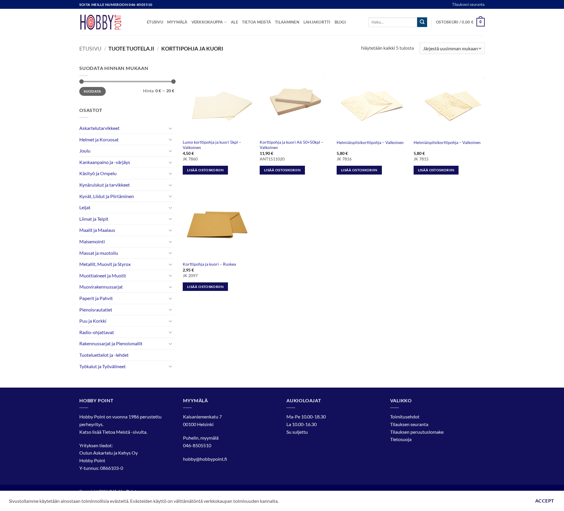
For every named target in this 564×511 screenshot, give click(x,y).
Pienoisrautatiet (95, 309)
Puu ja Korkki (92, 321)
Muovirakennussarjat (101, 286)
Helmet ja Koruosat (99, 139)
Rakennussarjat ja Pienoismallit (110, 343)
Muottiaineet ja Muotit (102, 275)
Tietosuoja (401, 439)
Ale (234, 22)
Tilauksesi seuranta (468, 4)
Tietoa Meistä (116, 432)
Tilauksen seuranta (409, 424)
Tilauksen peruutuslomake (417, 432)
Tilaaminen (287, 22)
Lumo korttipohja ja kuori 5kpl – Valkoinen (212, 145)
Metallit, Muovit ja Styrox (105, 264)
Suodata (92, 91)
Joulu (84, 150)
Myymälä (177, 22)
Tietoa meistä (256, 22)
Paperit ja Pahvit (96, 298)
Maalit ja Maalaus (97, 230)
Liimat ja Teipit (93, 219)
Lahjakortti (316, 22)
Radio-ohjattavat (96, 332)
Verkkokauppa (207, 22)
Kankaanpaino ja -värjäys (104, 162)
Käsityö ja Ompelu (98, 173)
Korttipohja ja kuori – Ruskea (209, 264)
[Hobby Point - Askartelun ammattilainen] (108, 22)
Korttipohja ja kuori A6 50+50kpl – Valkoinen (291, 145)
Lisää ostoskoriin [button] (205, 170)
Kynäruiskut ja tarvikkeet (104, 184)
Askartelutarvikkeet (99, 128)
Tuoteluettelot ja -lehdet (104, 355)
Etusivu (155, 22)
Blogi (340, 22)
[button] (460, 22)
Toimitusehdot (404, 416)
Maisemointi (92, 241)
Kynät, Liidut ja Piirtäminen (106, 196)
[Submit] (422, 22)
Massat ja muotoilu (98, 253)
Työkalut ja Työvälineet (102, 366)
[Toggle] (170, 128)
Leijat (84, 207)
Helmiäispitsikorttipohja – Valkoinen (370, 142)
